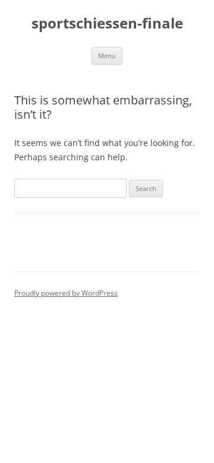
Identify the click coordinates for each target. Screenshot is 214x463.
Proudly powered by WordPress (66, 293)
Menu (107, 55)
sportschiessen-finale (107, 23)
